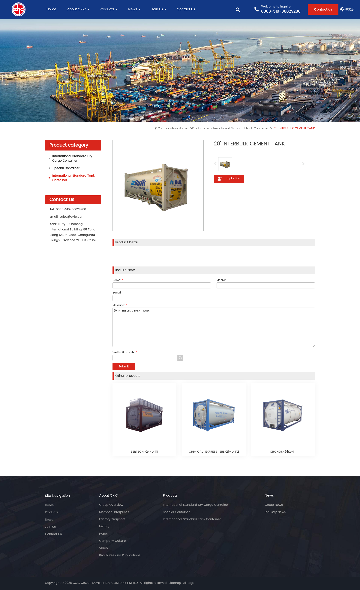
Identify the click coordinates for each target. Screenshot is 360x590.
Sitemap (175, 582)
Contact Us (53, 534)
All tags (188, 582)
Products (198, 128)
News (49, 519)
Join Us (50, 526)
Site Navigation (57, 495)
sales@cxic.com (72, 216)
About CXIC (108, 495)
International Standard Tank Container (239, 128)
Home (49, 505)
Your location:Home (173, 128)
